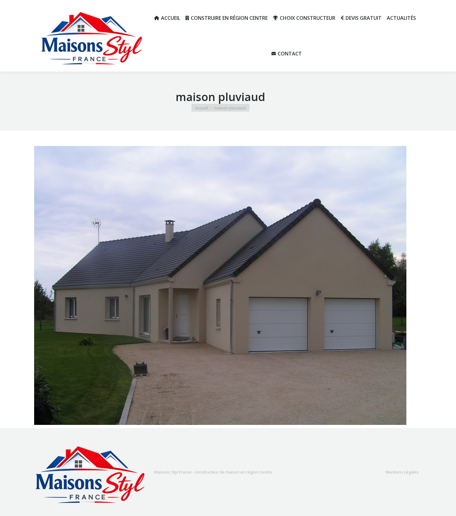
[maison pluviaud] (220, 285)
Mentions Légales (402, 472)
